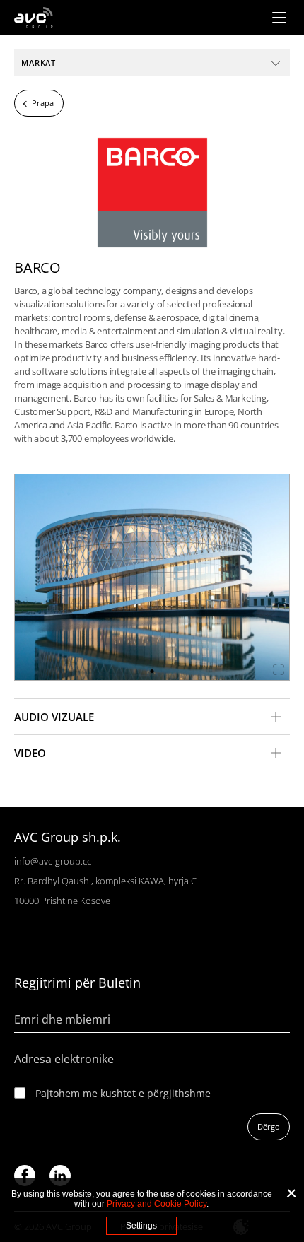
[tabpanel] (152, 577)
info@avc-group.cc (52, 861)
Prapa (43, 103)
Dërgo (268, 1126)
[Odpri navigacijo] (279, 17)
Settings (141, 1226)
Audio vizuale (54, 717)
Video (30, 753)
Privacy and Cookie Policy (156, 1204)
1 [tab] (152, 671)
